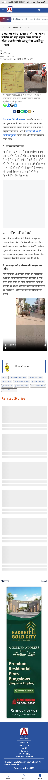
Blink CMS (29, 768)
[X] (12, 105)
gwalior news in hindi (22, 382)
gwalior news (6, 382)
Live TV (24, 748)
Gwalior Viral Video (9, 390)
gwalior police (7, 386)
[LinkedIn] (26, 111)
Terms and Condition (24, 757)
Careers (24, 751)
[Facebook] (8, 105)
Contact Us (41, 2)
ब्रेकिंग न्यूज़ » (16, 28)
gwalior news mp (38, 382)
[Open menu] (4, 10)
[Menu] (45, 10)
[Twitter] (15, 105)
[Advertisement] (24, 204)
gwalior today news (21, 386)
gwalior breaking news (18, 377)
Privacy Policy (24, 754)
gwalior (4, 377)
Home (4, 28)
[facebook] (15, 111)
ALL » (10, 28)
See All (44, 581)
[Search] (39, 10)
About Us (31, 2)
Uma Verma (5, 53)
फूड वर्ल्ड (5, 581)
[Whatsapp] (5, 105)
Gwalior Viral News (14, 119)
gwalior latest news (35, 377)
